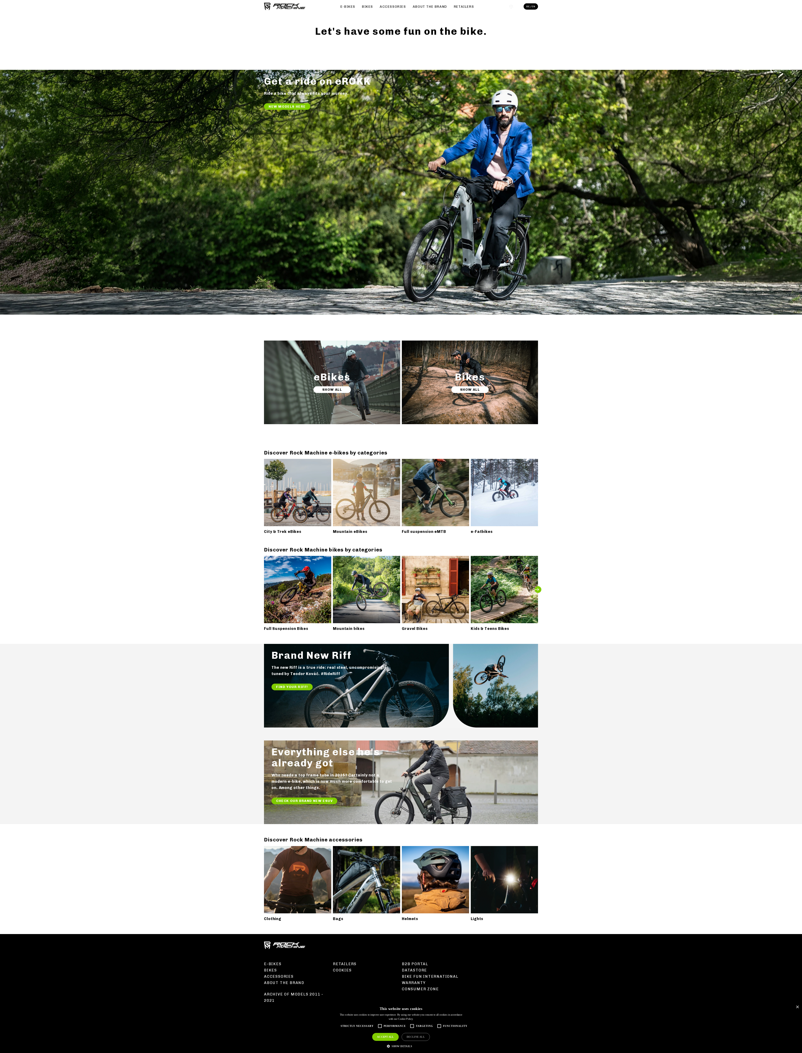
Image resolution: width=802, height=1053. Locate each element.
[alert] (401, 1028)
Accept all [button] (385, 1036)
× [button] (797, 1007)
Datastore (414, 970)
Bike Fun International (430, 976)
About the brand (430, 7)
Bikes (367, 7)
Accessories (393, 7)
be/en (530, 6)
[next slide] (538, 589)
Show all (332, 390)
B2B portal (415, 964)
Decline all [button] (416, 1036)
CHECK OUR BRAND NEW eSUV (304, 801)
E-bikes (347, 7)
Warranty (413, 982)
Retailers (464, 7)
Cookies (342, 970)
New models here (287, 106)
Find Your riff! (292, 687)
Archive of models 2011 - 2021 (293, 997)
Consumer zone (420, 989)
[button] (401, 1046)
